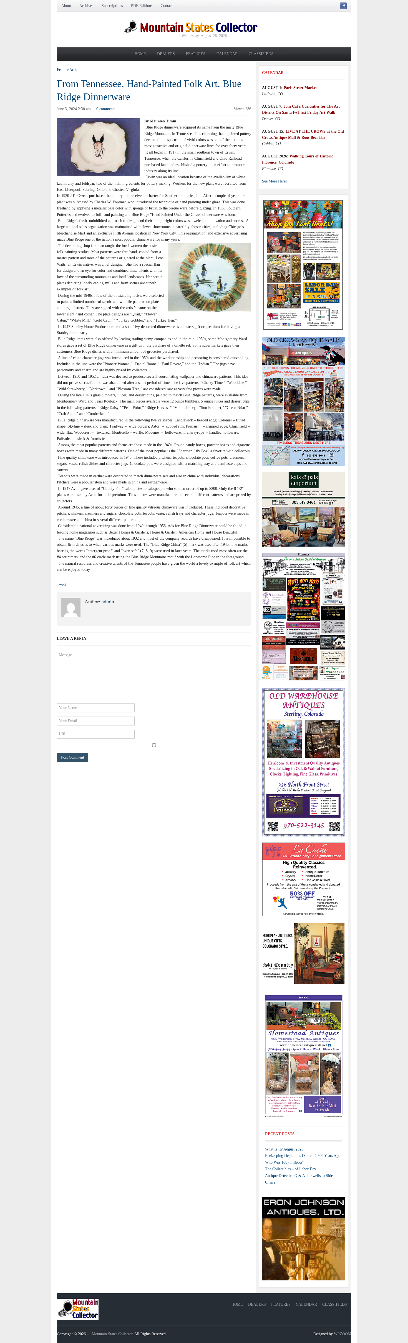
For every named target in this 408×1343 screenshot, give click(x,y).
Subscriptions (112, 6)
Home (140, 54)
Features (195, 54)
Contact (167, 6)
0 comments (105, 109)
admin (108, 601)
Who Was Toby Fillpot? (284, 1162)
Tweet (61, 584)
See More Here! (274, 181)
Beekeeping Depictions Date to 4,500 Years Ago (302, 1156)
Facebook (343, 6)
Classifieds (261, 54)
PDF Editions (141, 6)
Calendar (227, 54)
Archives (86, 6)
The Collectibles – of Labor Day (290, 1169)
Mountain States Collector (112, 1334)
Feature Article (68, 70)
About (66, 6)
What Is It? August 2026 (284, 1149)
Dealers (166, 54)
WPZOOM (342, 1334)
